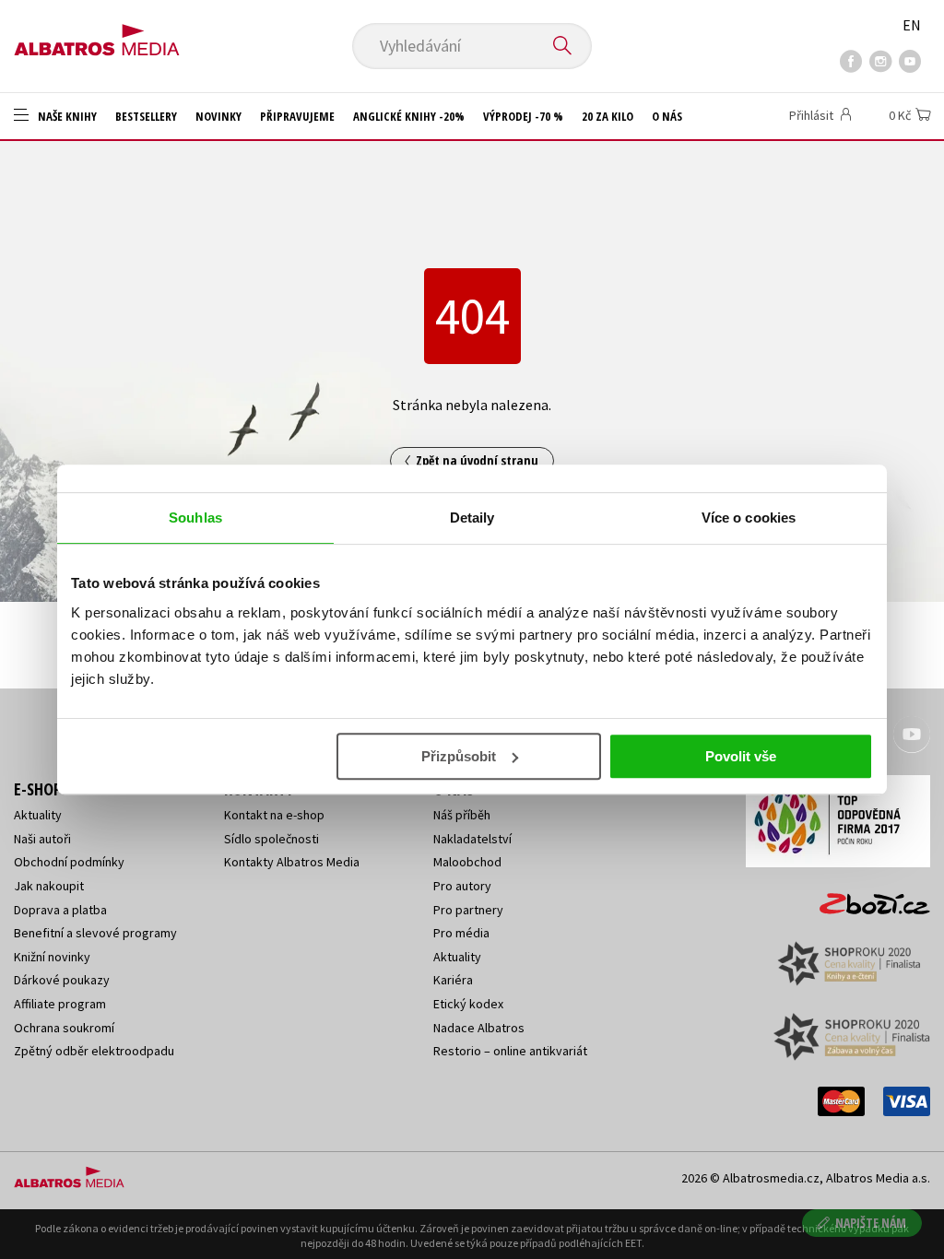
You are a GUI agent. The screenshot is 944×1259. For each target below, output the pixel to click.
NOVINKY (218, 116)
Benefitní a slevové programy (95, 932)
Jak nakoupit (49, 885)
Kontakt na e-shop (274, 814)
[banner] (97, 34)
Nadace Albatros (479, 1027)
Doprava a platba (60, 909)
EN (912, 25)
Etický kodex (468, 1003)
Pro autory (462, 885)
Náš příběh (461, 814)
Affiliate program (60, 1003)
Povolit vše (740, 756)
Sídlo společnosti (271, 838)
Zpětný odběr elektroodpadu (94, 1050)
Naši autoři (42, 838)
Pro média (461, 932)
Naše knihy (66, 116)
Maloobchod (467, 861)
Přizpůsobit (458, 756)
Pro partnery (468, 909)
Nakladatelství (472, 838)
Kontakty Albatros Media (292, 861)
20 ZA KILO (607, 116)
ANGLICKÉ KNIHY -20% (409, 116)
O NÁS (667, 116)
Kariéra (453, 979)
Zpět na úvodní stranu (477, 460)
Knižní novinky (52, 956)
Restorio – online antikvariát (510, 1050)
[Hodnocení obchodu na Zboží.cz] (865, 898)
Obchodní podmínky (69, 861)
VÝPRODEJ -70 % (523, 116)
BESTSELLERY (146, 116)
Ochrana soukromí (64, 1027)
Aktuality (38, 814)
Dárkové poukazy (62, 979)
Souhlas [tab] (195, 517)
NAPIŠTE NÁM (870, 1222)
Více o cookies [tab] (749, 517)
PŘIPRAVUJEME (297, 116)
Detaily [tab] (472, 517)
